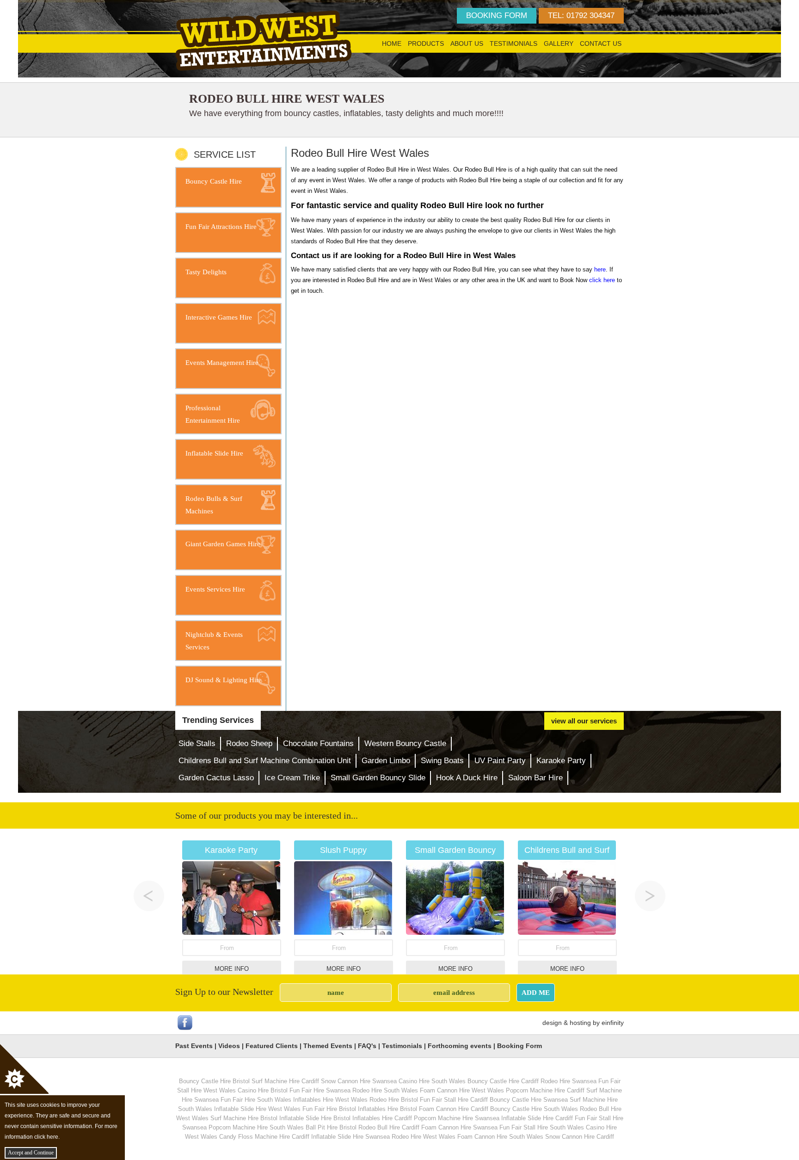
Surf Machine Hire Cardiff (285, 1081)
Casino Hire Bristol (263, 1090)
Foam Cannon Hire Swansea (459, 1127)
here (600, 269)
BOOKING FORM (496, 15)
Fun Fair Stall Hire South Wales (541, 1127)
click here (602, 280)
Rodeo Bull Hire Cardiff (388, 1127)
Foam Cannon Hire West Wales (462, 1090)
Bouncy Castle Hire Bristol (214, 1081)
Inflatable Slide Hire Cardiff (537, 1118)
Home (391, 43)
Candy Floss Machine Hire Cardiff (264, 1136)
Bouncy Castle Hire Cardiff (503, 1081)
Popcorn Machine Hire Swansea (456, 1118)
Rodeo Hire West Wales (423, 1136)
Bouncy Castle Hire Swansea (529, 1099)
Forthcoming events (460, 1045)
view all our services (584, 721)
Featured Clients (272, 1045)
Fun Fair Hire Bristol (329, 1108)
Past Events (194, 1045)
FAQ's (367, 1045)
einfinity (613, 1022)
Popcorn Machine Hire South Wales (256, 1127)
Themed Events (327, 1045)
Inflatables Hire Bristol (387, 1108)
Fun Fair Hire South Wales (256, 1099)
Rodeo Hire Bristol (393, 1099)
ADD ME (536, 992)
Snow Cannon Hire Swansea (359, 1081)
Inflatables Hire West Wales (330, 1099)
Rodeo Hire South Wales (385, 1090)
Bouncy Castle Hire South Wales (534, 1108)
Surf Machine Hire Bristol (243, 1118)
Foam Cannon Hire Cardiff (453, 1108)
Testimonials (513, 43)
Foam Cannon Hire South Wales (500, 1136)
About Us (466, 43)
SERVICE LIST (225, 154)
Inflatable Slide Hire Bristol (314, 1118)
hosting (580, 1022)
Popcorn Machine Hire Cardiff (545, 1090)
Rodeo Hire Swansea (568, 1081)
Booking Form (519, 1045)
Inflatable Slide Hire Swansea (350, 1136)
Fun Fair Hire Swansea (319, 1090)
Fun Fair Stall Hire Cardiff (454, 1099)
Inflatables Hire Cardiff (382, 1118)
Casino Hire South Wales (432, 1081)
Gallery (558, 43)
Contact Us (600, 43)
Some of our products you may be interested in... (266, 815)
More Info (232, 968)
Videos (229, 1045)
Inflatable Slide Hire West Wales (257, 1108)
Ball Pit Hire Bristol (331, 1127)
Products (426, 43)
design (552, 1022)
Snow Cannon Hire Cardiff (579, 1136)
